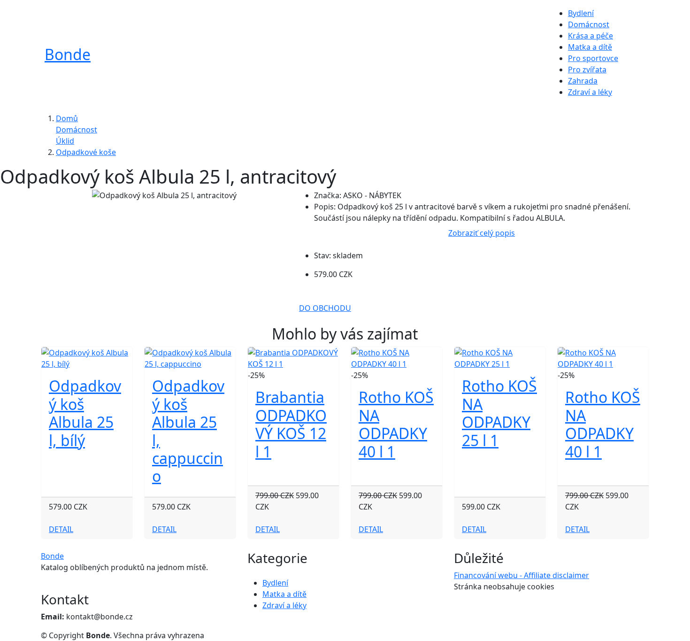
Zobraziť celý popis (481, 233)
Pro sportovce (593, 58)
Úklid (65, 141)
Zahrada (583, 81)
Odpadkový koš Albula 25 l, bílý (85, 413)
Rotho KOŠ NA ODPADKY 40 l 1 (396, 424)
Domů (67, 118)
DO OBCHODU (325, 308)
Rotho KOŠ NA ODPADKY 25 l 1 (499, 413)
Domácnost (588, 24)
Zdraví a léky (590, 92)
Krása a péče (590, 36)
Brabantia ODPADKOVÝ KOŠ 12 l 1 (291, 424)
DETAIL (61, 529)
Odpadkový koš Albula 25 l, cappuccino (188, 431)
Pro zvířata (587, 69)
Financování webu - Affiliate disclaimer (521, 575)
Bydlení (581, 13)
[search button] (632, 57)
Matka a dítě (590, 47)
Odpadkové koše (86, 152)
